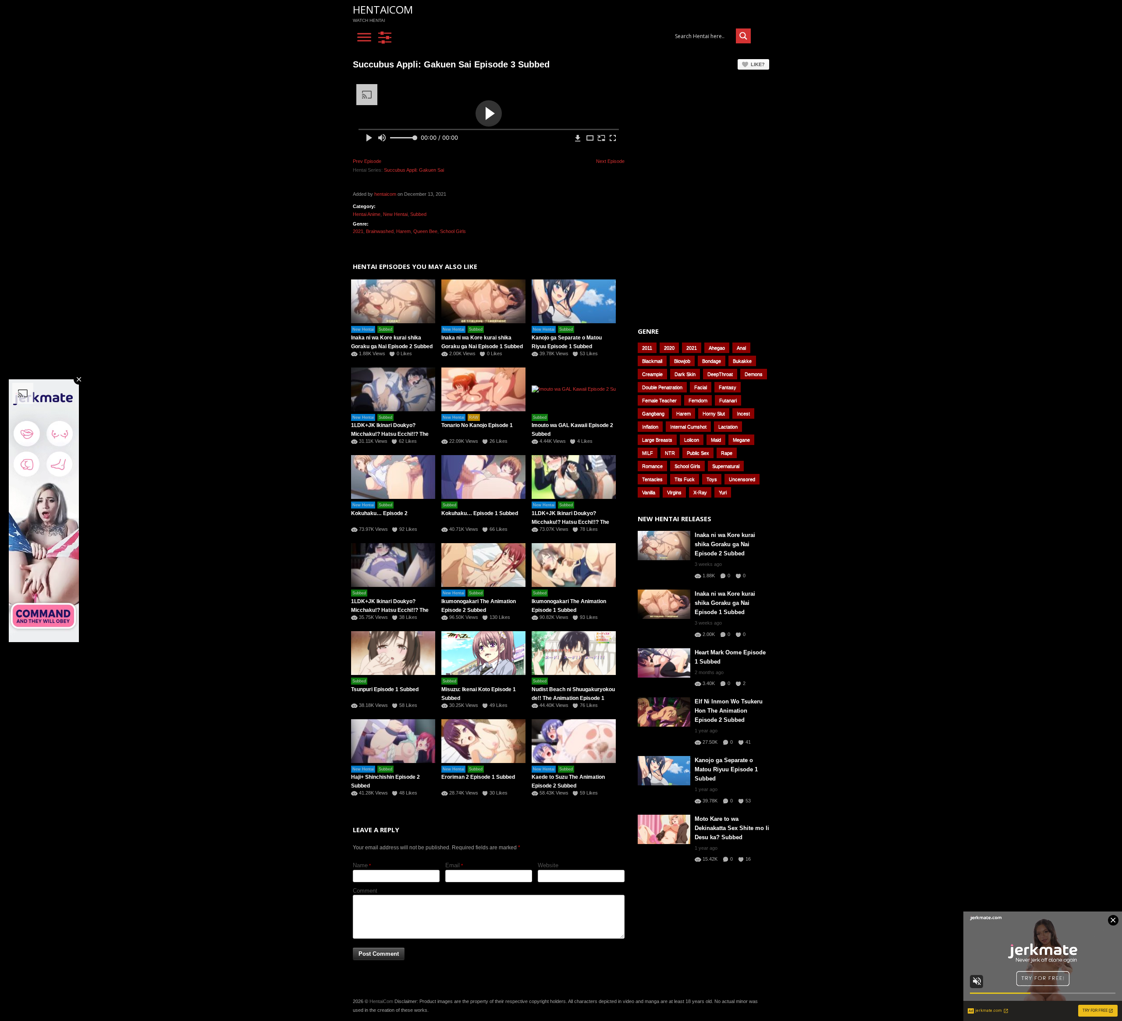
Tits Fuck (685, 479)
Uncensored (742, 479)
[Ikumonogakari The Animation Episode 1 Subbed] (574, 565)
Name (360, 865)
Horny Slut (714, 413)
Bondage (711, 361)
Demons (754, 374)
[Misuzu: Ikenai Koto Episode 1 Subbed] (483, 653)
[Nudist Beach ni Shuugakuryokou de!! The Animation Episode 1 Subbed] (574, 653)
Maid (716, 439)
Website (548, 865)
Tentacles (652, 479)
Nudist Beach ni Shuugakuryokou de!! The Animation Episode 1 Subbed (573, 698)
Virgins (674, 492)
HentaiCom (383, 9)
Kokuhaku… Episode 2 (379, 513)
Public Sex (698, 453)
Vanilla (648, 492)
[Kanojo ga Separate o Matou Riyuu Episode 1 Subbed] (574, 301)
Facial (700, 387)
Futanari (728, 400)
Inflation (650, 426)
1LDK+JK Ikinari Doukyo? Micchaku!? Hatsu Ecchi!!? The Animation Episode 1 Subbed (390, 610)
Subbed (418, 214)
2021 (358, 231)
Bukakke (742, 361)
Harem (403, 231)
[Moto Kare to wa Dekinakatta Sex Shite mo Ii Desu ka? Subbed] (664, 829)
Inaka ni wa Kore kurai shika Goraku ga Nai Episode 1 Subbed (725, 602)
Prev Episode (367, 161)
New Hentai (395, 214)
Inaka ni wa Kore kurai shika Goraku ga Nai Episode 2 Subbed (725, 544)
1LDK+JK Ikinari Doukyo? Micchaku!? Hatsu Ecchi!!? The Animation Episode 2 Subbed (570, 522)
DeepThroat (720, 374)
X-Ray (700, 492)
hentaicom (385, 194)
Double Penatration (662, 387)
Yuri (723, 492)
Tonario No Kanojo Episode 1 (477, 425)
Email (452, 865)
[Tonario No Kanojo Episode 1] (483, 389)
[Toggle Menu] (364, 37)
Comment (365, 890)
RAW (474, 417)
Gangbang (653, 413)
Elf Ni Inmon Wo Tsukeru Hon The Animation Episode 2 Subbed (729, 710)
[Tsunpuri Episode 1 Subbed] (393, 653)
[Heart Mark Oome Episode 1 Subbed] (664, 662)
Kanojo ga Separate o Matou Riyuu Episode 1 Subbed (726, 769)
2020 (669, 347)
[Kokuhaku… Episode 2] (393, 477)
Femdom (698, 400)
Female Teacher (659, 400)
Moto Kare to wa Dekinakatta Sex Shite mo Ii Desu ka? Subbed (732, 828)
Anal (741, 347)
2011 (647, 347)
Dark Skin (685, 374)
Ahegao (717, 347)
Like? (758, 64)
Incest (743, 413)
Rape (726, 453)
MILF (647, 453)
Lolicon (691, 439)
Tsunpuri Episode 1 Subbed (385, 689)
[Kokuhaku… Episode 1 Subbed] (483, 477)
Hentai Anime (366, 214)
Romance (652, 466)
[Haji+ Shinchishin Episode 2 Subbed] (393, 741)
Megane (741, 439)
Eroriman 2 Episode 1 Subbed (478, 777)
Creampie (652, 374)
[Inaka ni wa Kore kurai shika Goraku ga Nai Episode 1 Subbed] (483, 301)
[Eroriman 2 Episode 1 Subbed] (483, 741)
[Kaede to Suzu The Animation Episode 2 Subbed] (574, 741)
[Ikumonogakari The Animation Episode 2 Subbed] (483, 565)
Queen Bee (425, 231)
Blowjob (682, 361)
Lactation (728, 426)
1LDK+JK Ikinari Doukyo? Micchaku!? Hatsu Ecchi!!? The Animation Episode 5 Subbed (390, 434)
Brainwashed (380, 231)
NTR (670, 453)
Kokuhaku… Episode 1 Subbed (479, 513)
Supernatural (725, 466)
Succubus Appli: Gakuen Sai (414, 170)
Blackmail (652, 361)
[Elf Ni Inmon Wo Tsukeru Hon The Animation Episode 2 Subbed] (664, 712)
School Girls (453, 231)
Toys (712, 479)
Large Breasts (657, 439)
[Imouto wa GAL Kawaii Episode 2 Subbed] (574, 389)
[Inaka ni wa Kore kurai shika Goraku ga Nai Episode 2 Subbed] (393, 301)
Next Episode (610, 161)
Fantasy (727, 387)
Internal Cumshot (688, 426)
